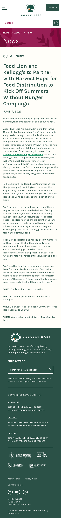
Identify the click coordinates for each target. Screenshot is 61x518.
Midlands (14, 402)
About (18, 33)
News (30, 33)
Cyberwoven (13, 513)
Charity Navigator (19, 456)
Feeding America (42, 454)
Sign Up (49, 369)
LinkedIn (25, 492)
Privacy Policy (31, 479)
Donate (53, 7)
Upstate (13, 433)
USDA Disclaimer (15, 485)
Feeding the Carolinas (15, 465)
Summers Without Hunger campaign (23, 154)
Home (6, 33)
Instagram (17, 492)
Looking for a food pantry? (24, 394)
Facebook (10, 492)
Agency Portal (14, 479)
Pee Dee (12, 418)
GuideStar (37, 465)
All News (17, 56)
